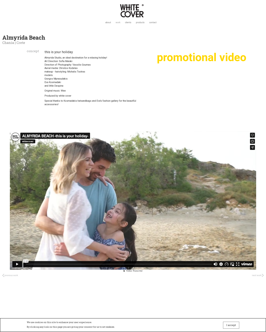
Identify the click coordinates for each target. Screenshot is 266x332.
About (108, 22)
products (140, 22)
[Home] (133, 10)
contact (153, 22)
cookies (110, 326)
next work (257, 275)
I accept (231, 325)
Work (118, 22)
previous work (11, 275)
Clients (128, 22)
